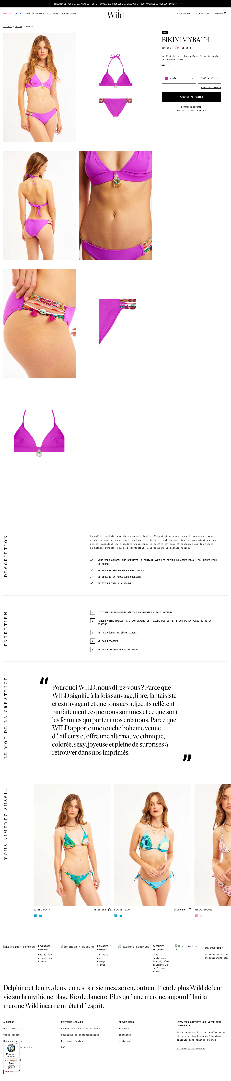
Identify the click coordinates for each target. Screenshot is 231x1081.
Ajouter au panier (191, 96)
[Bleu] (40, 916)
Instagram (125, 1034)
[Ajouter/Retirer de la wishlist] (104, 899)
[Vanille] (201, 916)
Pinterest (125, 1041)
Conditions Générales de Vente (80, 1028)
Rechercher (184, 13)
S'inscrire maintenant (191, 1048)
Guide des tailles (211, 87)
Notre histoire (12, 1028)
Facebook (124, 1028)
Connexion (203, 13)
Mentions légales (72, 1041)
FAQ (63, 1047)
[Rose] (196, 916)
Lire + (165, 65)
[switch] (11, 1067)
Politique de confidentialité (80, 1034)
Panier (221, 13)
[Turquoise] (35, 916)
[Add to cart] (109, 910)
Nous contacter (12, 1041)
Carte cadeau (11, 1034)
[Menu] (17, 1044)
